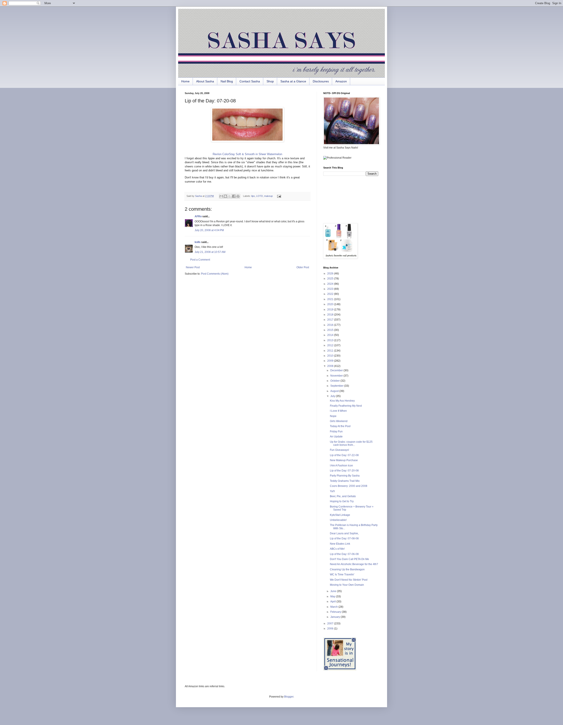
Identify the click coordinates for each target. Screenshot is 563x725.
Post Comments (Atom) (214, 273)
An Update (336, 436)
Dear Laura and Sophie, (344, 533)
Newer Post (193, 267)
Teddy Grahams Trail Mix (345, 480)
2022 (330, 293)
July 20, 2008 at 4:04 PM (209, 230)
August (334, 391)
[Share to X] (229, 196)
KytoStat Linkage (340, 515)
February (336, 611)
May (333, 596)
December (337, 370)
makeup (268, 196)
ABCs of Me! (337, 548)
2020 (330, 304)
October (335, 380)
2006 (330, 628)
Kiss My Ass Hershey (342, 400)
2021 (330, 299)
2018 (330, 314)
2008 (330, 366)
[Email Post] (278, 196)
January (335, 616)
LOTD (259, 196)
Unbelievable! (338, 520)
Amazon (341, 81)
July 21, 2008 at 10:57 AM (210, 252)
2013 (330, 340)
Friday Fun (336, 431)
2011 (330, 350)
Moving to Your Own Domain (347, 584)
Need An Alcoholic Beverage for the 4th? (354, 564)
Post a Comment (200, 259)
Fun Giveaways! (339, 449)
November (337, 375)
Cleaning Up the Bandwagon (347, 569)
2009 (330, 360)
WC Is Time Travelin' (342, 574)
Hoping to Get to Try (342, 501)
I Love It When (338, 410)
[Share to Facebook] (234, 196)
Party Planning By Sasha (345, 475)
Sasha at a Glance (293, 81)
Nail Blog (227, 81)
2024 (330, 283)
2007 (330, 623)
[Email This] (221, 196)
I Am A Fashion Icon (341, 465)
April (333, 601)
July (333, 396)
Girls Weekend (338, 421)
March (334, 606)
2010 (330, 355)
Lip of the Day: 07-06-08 (344, 554)
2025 (330, 278)
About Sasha (205, 81)
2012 (330, 345)
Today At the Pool (340, 426)
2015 (330, 330)
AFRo (198, 216)
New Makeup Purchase (344, 460)
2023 (330, 288)
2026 (330, 273)
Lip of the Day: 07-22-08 (344, 455)
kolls (198, 242)
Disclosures (321, 81)
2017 (330, 319)
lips (253, 196)
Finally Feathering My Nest (346, 405)
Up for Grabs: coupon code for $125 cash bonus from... (351, 443)
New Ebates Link (340, 543)
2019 (330, 309)
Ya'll (332, 491)
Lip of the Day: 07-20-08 (344, 470)
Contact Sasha (249, 81)
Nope (333, 416)
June (333, 591)
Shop (270, 81)
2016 (330, 324)
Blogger (288, 696)
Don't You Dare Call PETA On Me (349, 559)
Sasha (199, 196)
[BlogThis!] (225, 196)
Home (185, 81)
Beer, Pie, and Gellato (343, 496)
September (337, 385)
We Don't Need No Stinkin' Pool (348, 579)
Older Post (302, 267)
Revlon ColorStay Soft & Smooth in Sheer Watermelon (247, 154)
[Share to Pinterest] (238, 196)
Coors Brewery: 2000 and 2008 (348, 486)
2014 (330, 335)
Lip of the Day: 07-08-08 (344, 538)
